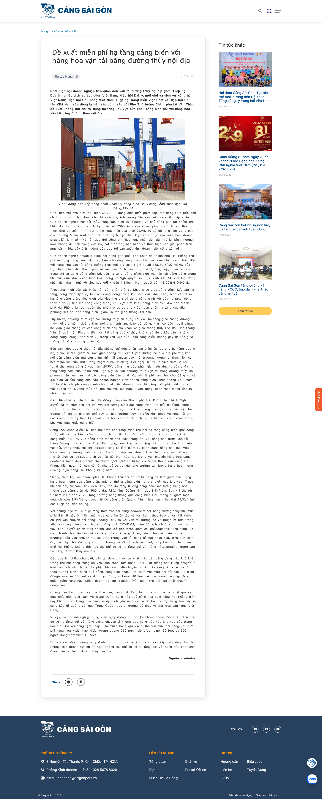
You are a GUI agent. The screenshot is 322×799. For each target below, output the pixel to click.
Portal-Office (195, 770)
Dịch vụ (191, 761)
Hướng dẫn (229, 761)
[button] (68, 682)
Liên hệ (226, 770)
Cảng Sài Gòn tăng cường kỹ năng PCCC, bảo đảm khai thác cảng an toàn (243, 289)
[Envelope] (255, 729)
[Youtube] (277, 729)
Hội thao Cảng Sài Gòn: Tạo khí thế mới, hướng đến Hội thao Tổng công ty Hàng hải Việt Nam (244, 97)
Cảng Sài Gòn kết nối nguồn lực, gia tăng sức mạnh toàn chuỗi (244, 227)
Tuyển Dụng (256, 770)
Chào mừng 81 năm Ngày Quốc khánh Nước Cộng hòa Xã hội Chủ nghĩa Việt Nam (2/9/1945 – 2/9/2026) (244, 163)
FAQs (225, 778)
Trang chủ (47, 31)
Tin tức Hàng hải (66, 31)
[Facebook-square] (266, 729)
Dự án (154, 770)
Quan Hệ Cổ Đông (163, 778)
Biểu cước (255, 761)
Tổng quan (157, 761)
